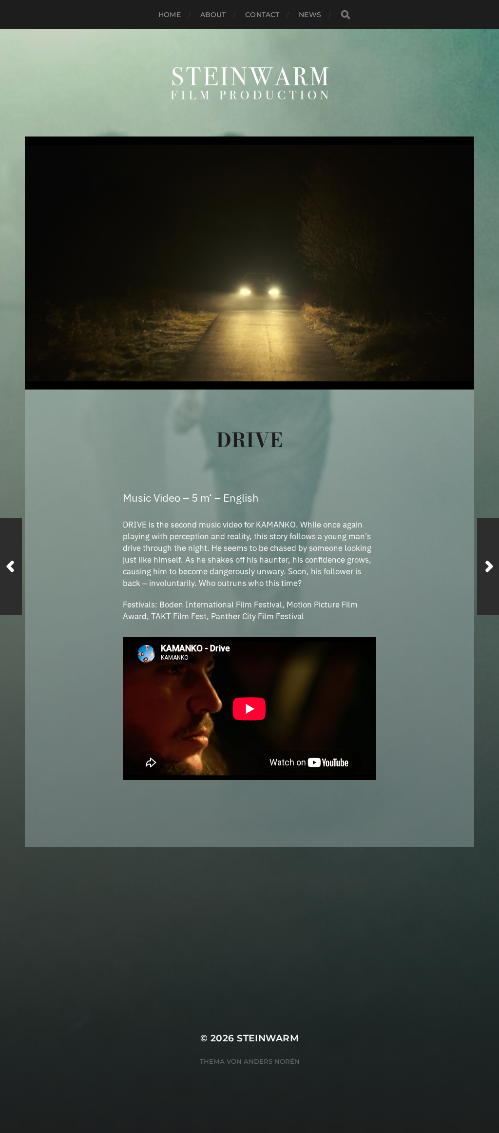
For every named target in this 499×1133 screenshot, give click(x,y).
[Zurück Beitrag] (11, 566)
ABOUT (213, 14)
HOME (169, 14)
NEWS (310, 14)
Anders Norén (272, 1061)
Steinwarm (268, 1038)
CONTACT (262, 14)
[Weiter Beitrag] (488, 566)
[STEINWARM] (250, 82)
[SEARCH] (345, 15)
